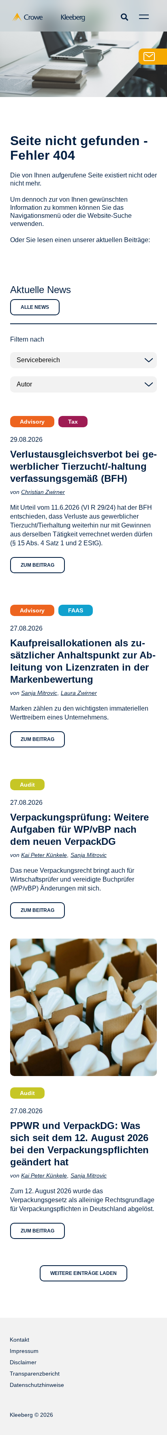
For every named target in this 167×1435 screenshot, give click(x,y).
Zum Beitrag (37, 565)
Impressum (24, 1351)
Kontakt (19, 1339)
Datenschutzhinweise (37, 1385)
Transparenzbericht (35, 1373)
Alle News (35, 307)
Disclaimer (23, 1362)
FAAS (75, 610)
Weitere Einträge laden (83, 1273)
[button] (124, 16)
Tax (73, 421)
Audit (27, 784)
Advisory (32, 421)
